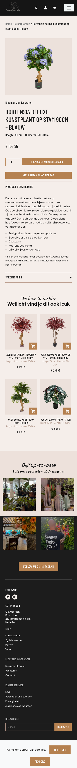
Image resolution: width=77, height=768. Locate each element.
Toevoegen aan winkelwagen (47, 161)
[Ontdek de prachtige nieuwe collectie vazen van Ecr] (57, 494)
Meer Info (60, 750)
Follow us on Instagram (38, 566)
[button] (38, 187)
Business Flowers (15, 666)
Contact (10, 675)
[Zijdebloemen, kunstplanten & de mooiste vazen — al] (19, 494)
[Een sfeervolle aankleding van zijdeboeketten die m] (19, 533)
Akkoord (40, 761)
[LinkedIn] (8, 597)
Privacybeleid (13, 701)
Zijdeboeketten (14, 640)
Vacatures (11, 670)
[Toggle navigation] (69, 7)
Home (8, 24)
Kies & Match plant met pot (38, 175)
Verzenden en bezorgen (18, 696)
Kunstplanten (22, 24)
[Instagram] (15, 597)
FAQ (7, 691)
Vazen (8, 649)
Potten (9, 644)
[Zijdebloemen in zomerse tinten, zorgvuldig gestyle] (57, 533)
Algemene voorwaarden (18, 705)
